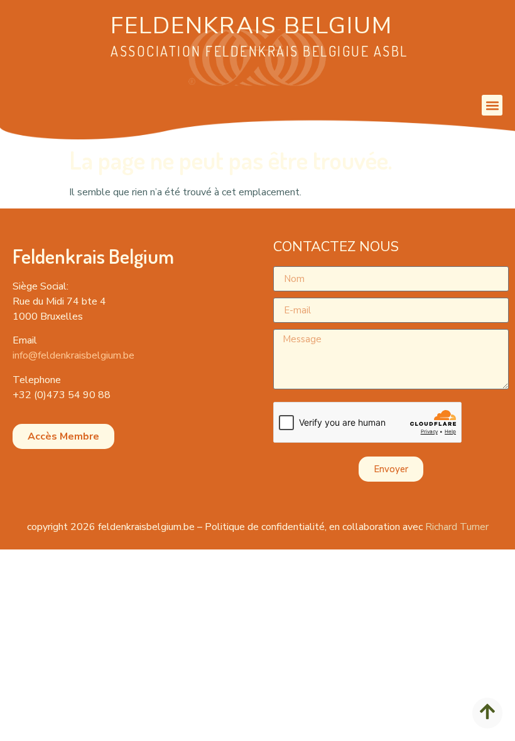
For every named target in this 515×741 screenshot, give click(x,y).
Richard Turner (457, 527)
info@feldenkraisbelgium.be (73, 355)
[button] (492, 105)
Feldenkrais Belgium (252, 25)
